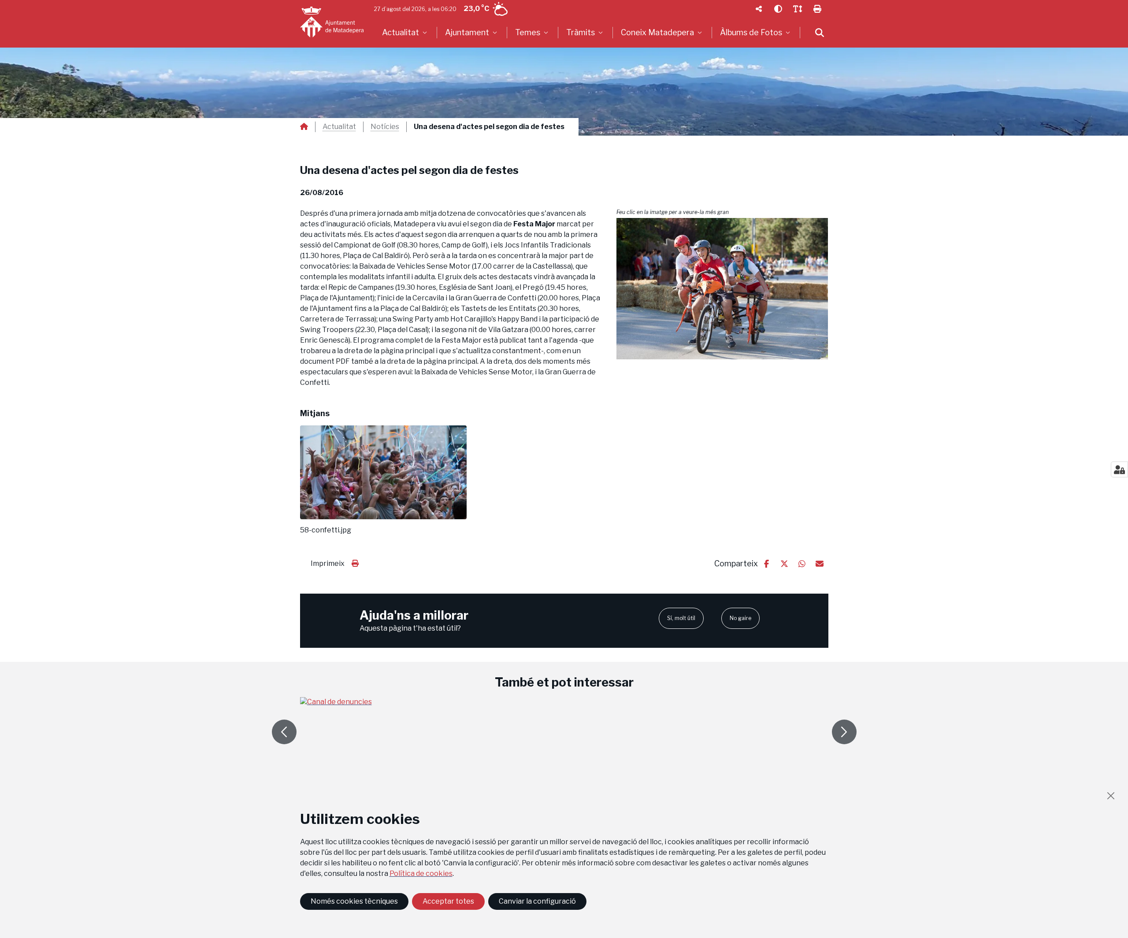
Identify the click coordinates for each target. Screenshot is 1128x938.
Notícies (385, 126)
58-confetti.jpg (325, 530)
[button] (722, 288)
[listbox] (405, 32)
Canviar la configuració (537, 901)
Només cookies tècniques (354, 901)
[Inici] (332, 22)
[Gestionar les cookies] (1119, 469)
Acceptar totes (448, 901)
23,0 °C (476, 8)
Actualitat (339, 126)
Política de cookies (421, 873)
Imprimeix (328, 563)
